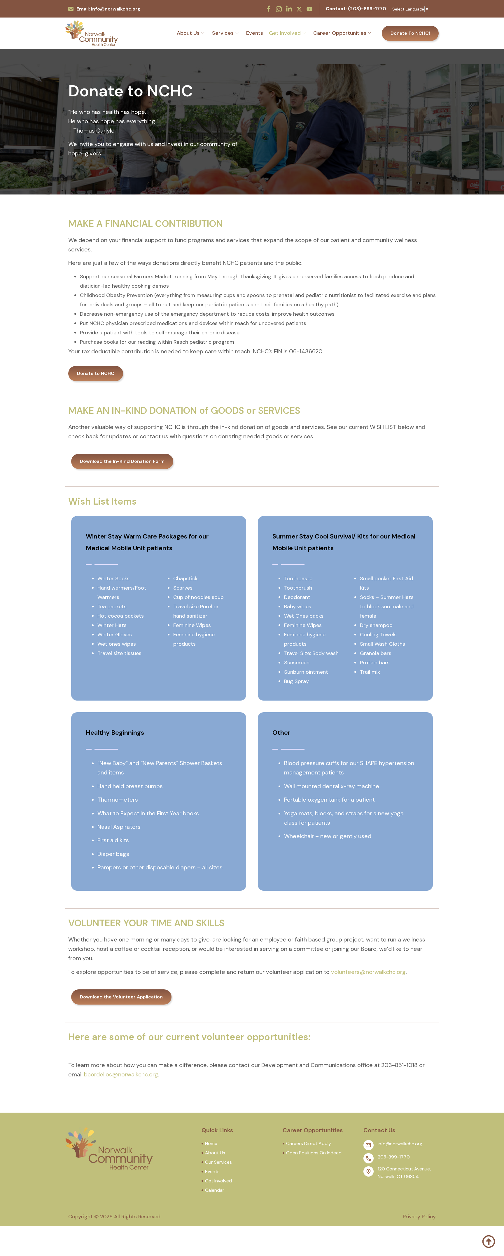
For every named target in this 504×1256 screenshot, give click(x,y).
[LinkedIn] (289, 8)
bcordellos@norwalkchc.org (121, 1074)
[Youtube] (309, 8)
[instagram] (279, 8)
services (223, 33)
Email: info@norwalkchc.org (108, 9)
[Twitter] (299, 8)
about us (188, 33)
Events (254, 33)
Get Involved (285, 33)
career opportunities (339, 33)
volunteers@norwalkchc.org (368, 972)
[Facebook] (269, 8)
